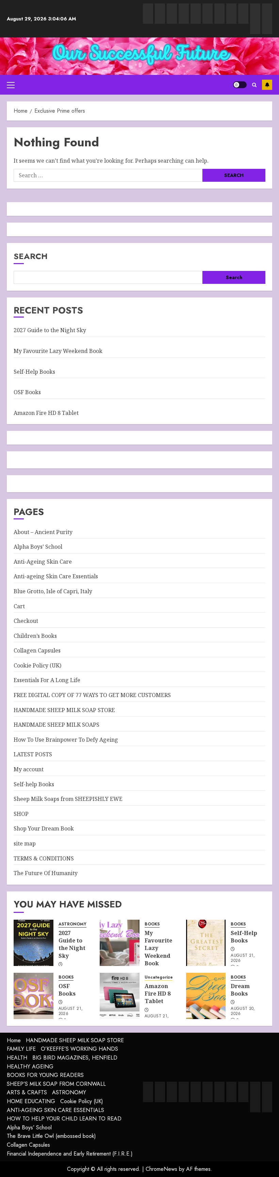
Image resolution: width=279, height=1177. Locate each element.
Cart (19, 606)
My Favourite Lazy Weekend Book (58, 351)
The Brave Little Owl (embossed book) (51, 1136)
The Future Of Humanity (46, 873)
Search (31, 256)
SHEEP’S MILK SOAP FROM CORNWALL (56, 1084)
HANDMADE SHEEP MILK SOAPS (56, 724)
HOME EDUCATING (31, 1101)
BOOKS (152, 924)
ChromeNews (161, 1169)
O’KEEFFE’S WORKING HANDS (79, 1049)
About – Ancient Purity (43, 532)
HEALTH (17, 1058)
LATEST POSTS (33, 754)
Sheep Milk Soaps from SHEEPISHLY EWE (68, 799)
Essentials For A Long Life (47, 680)
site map (25, 843)
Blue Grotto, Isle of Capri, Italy (53, 591)
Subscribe (267, 85)
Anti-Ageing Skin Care (43, 561)
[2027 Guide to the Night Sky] (33, 943)
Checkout (26, 621)
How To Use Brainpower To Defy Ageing (66, 739)
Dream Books (240, 989)
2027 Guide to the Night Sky (50, 330)
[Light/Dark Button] (240, 84)
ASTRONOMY (72, 924)
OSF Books (27, 392)
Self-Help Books (34, 371)
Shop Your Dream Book (44, 828)
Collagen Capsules (37, 650)
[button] (11, 85)
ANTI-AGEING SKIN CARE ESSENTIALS (55, 1110)
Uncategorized (160, 977)
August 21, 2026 (243, 958)
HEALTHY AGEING (30, 1066)
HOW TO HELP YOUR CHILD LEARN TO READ (64, 1119)
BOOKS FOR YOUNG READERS (45, 1075)
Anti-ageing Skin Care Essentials (56, 576)
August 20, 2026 (243, 1011)
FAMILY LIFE (21, 1049)
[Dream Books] (206, 996)
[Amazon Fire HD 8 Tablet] (120, 996)
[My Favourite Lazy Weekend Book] (120, 943)
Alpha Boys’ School (38, 546)
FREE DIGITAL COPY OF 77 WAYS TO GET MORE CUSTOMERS (92, 695)
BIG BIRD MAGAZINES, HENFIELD (74, 1058)
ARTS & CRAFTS (27, 1092)
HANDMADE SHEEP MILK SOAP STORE (64, 710)
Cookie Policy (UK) (37, 665)
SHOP (21, 814)
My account (29, 769)
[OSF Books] (33, 996)
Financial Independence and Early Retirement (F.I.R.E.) (70, 1154)
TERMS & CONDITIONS (44, 858)
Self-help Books (34, 784)
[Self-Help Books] (206, 943)
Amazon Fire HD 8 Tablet (46, 413)
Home (14, 1040)
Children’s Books (35, 636)
